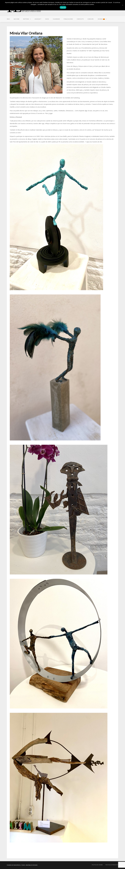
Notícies (26, 19)
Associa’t (38, 19)
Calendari (56, 19)
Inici (8, 19)
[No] (123, 5)
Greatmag (28, 865)
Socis (47, 19)
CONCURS (91, 19)
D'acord (63, 7)
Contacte (80, 19)
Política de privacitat (111, 864)
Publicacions (68, 19)
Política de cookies (97, 864)
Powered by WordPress (13, 865)
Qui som (16, 19)
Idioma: (100, 19)
